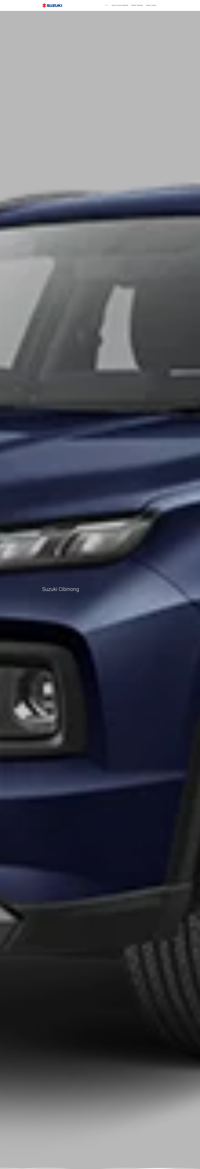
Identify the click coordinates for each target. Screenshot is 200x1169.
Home (107, 5)
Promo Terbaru (137, 5)
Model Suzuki (151, 5)
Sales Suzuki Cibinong (120, 5)
